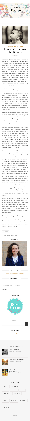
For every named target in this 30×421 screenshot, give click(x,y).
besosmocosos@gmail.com (15, 333)
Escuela (15, 397)
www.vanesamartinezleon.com (15, 273)
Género (5, 400)
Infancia (13, 400)
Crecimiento (16, 386)
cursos (22, 390)
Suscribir (4, 289)
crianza (5, 390)
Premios (5, 404)
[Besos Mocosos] (15, 10)
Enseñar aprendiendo (15, 46)
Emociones (6, 397)
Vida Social (6, 407)
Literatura (22, 400)
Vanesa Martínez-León (10, 235)
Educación (5, 231)
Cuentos (14, 390)
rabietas (14, 404)
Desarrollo (6, 393)
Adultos (5, 386)
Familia (23, 397)
